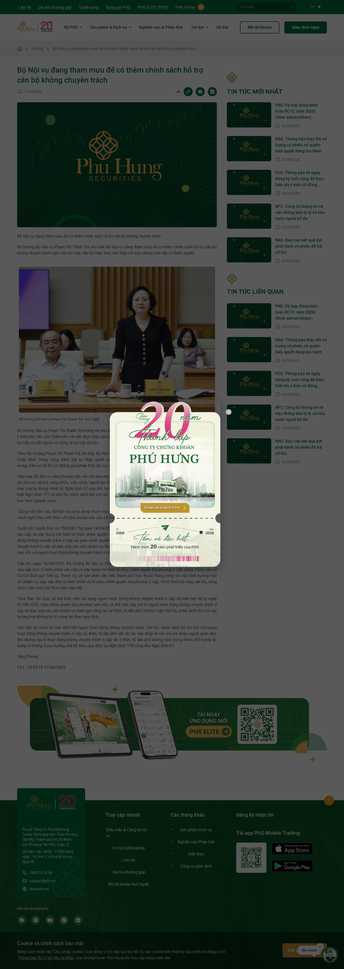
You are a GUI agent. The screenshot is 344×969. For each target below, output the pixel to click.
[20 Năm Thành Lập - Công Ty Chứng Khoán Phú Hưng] (165, 483)
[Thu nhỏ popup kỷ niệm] (228, 412)
